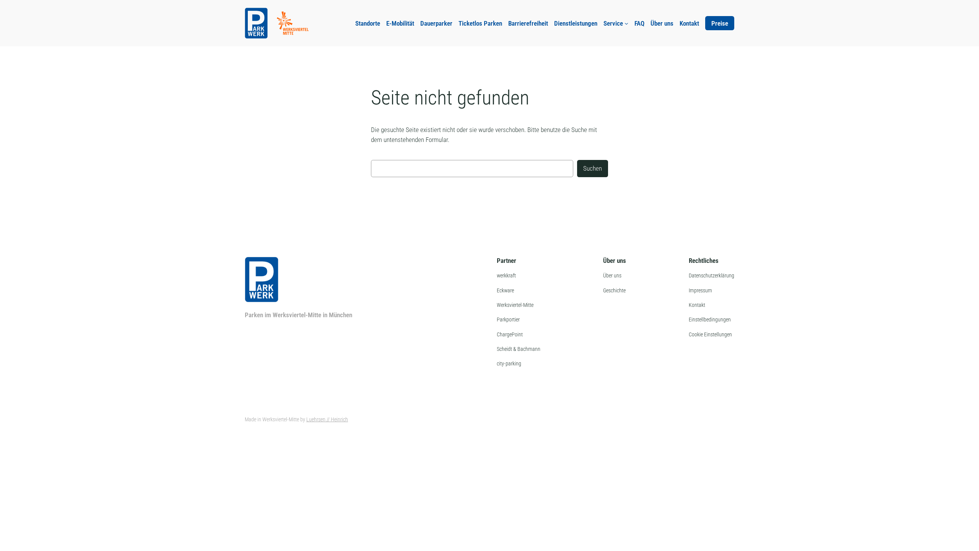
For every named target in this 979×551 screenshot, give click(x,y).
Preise (719, 23)
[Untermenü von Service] (626, 23)
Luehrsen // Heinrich (327, 419)
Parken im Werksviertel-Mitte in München (298, 315)
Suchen (592, 168)
